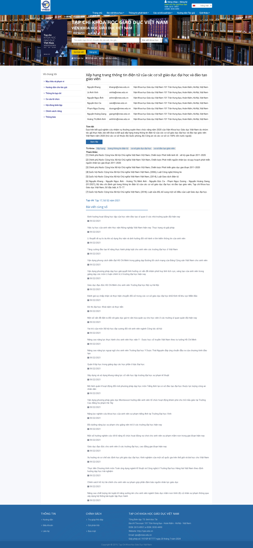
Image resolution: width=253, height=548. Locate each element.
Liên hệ (46, 531)
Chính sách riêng (54, 111)
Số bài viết (92, 58)
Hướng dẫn (48, 519)
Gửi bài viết (79, 52)
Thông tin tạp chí (53, 93)
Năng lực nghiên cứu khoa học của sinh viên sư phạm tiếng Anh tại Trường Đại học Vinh (129, 413)
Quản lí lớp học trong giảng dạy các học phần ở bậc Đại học (116, 364)
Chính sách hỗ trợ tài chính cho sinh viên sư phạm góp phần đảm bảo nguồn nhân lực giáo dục (132, 482)
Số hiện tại (78, 58)
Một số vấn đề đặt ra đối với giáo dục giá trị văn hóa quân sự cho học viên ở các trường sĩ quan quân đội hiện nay (142, 318)
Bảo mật (92, 531)
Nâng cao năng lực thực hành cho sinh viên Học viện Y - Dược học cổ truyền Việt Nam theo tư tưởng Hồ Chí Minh (141, 339)
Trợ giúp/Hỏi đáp (95, 519)
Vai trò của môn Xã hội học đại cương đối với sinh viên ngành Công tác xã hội (124, 328)
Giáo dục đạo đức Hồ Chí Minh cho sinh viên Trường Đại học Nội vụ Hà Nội (123, 285)
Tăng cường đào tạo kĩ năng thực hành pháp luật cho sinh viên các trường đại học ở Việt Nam (132, 249)
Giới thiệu (203, 13)
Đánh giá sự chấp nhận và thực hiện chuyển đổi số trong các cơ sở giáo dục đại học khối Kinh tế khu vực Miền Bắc (142, 296)
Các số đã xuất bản (162, 13)
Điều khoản (48, 525)
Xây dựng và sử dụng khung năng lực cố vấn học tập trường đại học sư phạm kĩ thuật (128, 375)
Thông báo (51, 117)
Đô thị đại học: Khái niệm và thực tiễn (105, 307)
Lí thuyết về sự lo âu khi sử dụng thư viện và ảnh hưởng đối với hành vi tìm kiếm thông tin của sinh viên (136, 238)
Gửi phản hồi (93, 525)
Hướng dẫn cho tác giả (56, 87)
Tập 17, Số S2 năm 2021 (107, 200)
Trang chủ (97, 13)
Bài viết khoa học (115, 13)
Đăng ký (183, 2)
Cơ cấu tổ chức (53, 99)
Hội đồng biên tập (54, 105)
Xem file (94, 142)
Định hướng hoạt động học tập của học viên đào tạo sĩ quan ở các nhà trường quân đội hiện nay (133, 216)
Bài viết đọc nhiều (109, 58)
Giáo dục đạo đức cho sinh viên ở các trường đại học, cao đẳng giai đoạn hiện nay (127, 446)
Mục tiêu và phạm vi (55, 81)
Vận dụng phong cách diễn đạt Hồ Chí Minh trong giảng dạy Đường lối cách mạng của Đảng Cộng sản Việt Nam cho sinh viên (147, 260)
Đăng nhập (172, 2)
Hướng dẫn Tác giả (186, 13)
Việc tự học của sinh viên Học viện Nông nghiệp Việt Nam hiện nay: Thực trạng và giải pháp (131, 227)
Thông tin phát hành (138, 13)
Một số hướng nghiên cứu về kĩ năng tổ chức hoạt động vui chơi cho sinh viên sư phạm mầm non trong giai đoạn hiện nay (146, 435)
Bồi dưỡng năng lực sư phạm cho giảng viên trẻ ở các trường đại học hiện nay (124, 424)
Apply (165, 40)
